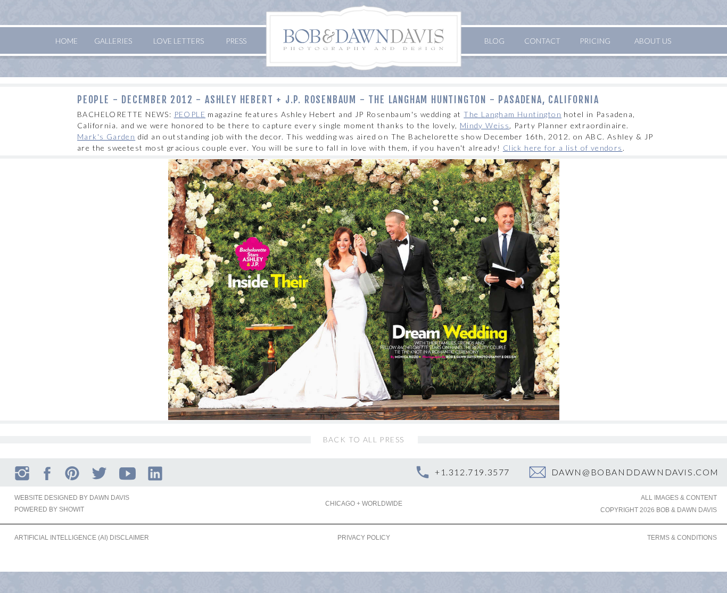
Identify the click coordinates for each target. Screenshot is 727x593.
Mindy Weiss (484, 125)
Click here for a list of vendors (563, 147)
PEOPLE (189, 114)
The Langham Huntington (512, 114)
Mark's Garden (106, 136)
